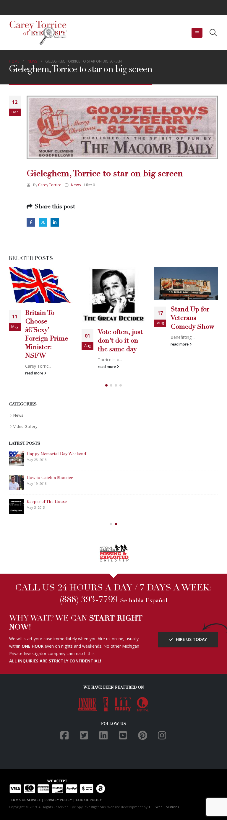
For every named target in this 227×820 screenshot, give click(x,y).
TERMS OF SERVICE (24, 800)
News (76, 184)
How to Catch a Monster (50, 478)
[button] (197, 33)
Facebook (31, 222)
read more (34, 373)
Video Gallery (25, 426)
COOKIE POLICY (89, 800)
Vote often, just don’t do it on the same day (120, 341)
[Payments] (57, 785)
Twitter (43, 222)
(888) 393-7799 (89, 600)
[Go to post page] (41, 285)
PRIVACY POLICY (58, 800)
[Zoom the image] (113, 547)
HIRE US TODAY (191, 639)
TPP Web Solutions (163, 807)
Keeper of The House (47, 502)
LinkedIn (55, 222)
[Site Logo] (38, 32)
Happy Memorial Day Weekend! (57, 454)
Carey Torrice (49, 184)
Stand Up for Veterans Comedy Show (192, 318)
